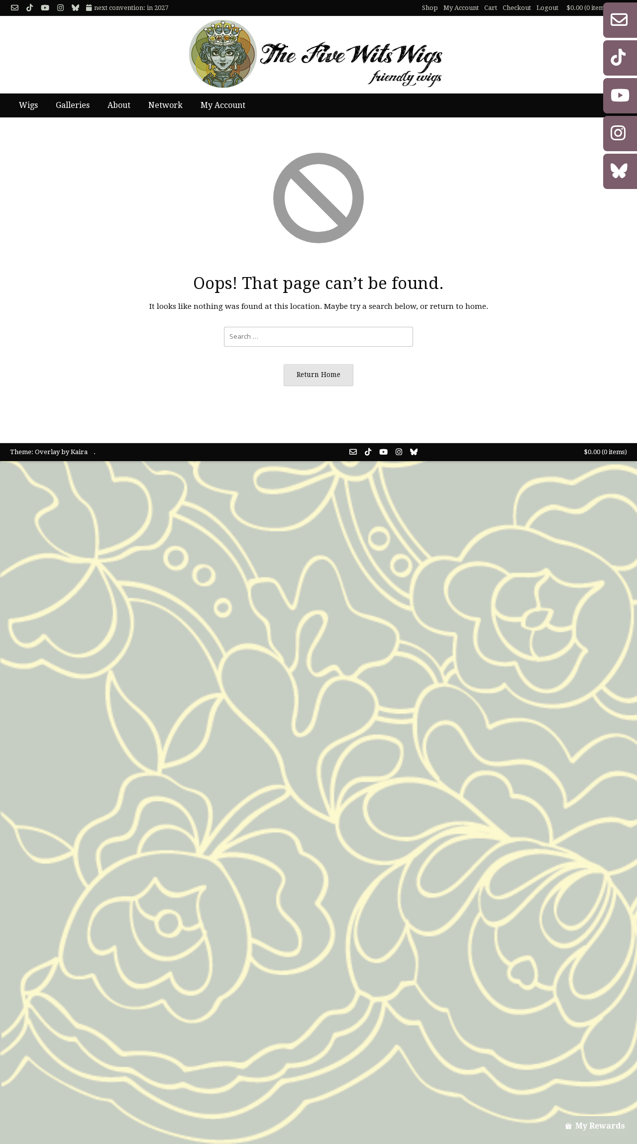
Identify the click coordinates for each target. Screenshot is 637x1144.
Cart (490, 7)
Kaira (79, 452)
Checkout (517, 7)
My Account (461, 7)
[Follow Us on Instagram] (60, 8)
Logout (547, 7)
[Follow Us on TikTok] (29, 8)
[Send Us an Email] (14, 8)
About (118, 105)
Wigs (28, 105)
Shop (430, 7)
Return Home (318, 375)
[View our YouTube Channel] (45, 8)
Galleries (73, 105)
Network (165, 105)
